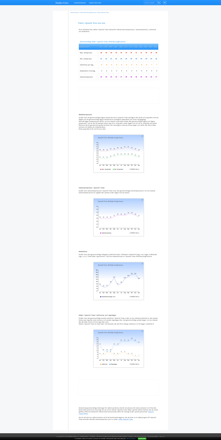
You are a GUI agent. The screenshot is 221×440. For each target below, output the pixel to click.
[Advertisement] (60, 37)
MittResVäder (62, 2)
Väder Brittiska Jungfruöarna (88, 12)
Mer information (131, 438)
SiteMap (92, 436)
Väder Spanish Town (126, 419)
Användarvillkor (153, 436)
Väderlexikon (84, 436)
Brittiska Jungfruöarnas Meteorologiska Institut (112, 436)
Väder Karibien (74, 12)
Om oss (162, 436)
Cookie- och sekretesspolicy (137, 436)
